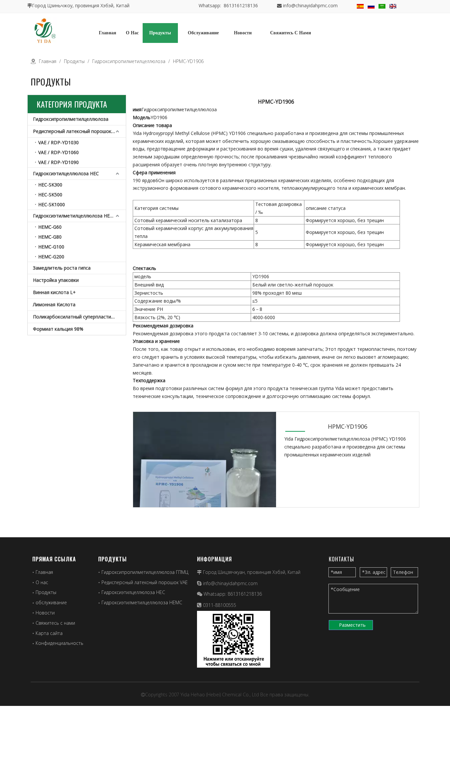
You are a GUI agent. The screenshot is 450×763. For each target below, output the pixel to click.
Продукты (46, 592)
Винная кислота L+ (54, 292)
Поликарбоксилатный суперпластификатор (79, 317)
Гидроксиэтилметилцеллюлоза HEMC (75, 216)
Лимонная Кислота (54, 304)
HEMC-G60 (50, 227)
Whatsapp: (216, 594)
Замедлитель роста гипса (62, 268)
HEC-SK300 (50, 185)
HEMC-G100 (51, 247)
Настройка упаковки (56, 280)
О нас (42, 582)
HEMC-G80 (50, 237)
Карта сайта (49, 633)
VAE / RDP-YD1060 (58, 152)
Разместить (352, 625)
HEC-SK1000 (51, 204)
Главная (44, 572)
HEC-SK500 (50, 194)
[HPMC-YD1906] (204, 483)
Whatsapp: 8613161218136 (228, 5)
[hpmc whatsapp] (233, 639)
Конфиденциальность (59, 643)
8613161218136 (245, 594)
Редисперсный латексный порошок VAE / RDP (79, 131)
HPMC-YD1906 (347, 426)
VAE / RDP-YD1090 (58, 162)
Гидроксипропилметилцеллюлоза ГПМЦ (144, 572)
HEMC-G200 (51, 256)
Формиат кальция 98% (58, 329)
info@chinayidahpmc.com (310, 5)
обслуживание (51, 602)
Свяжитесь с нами (55, 623)
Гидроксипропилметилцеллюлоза (70, 119)
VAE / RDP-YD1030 (58, 142)
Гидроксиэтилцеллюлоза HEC (66, 173)
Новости (45, 613)
